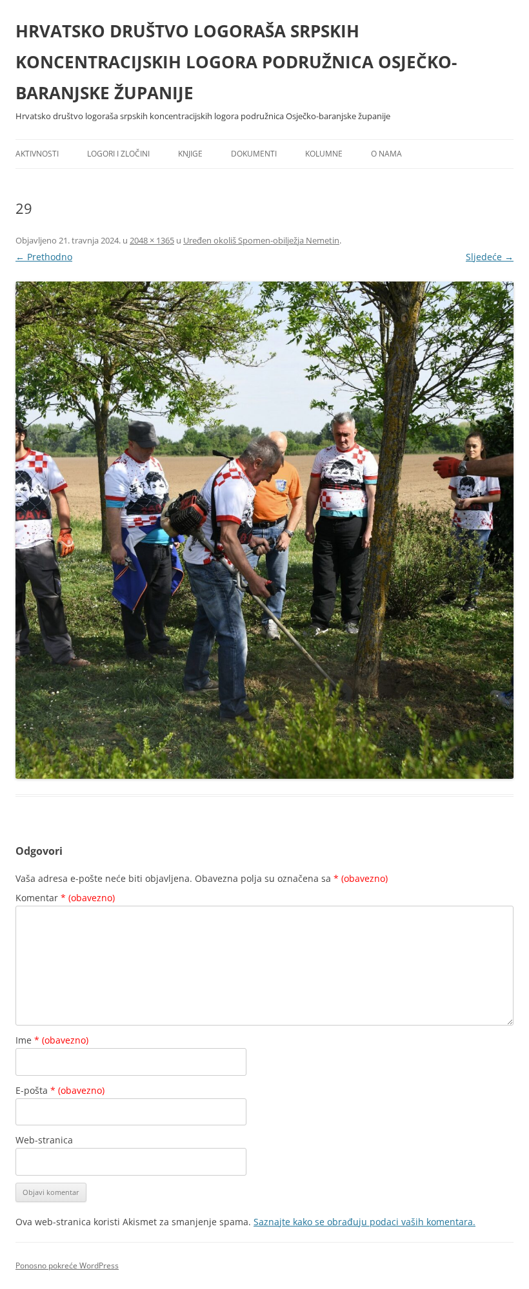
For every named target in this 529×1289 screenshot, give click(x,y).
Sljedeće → (490, 257)
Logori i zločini (118, 153)
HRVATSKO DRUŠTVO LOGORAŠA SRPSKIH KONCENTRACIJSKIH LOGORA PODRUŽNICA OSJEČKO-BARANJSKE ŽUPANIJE (236, 61)
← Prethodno (43, 257)
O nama (386, 153)
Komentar (65, 898)
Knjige (190, 153)
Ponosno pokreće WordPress (67, 1265)
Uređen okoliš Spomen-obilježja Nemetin (261, 240)
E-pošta (60, 1090)
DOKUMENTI (254, 153)
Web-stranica (44, 1140)
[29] (264, 530)
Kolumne (324, 153)
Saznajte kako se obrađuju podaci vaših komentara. (364, 1222)
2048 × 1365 (152, 240)
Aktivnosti (37, 153)
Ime (51, 1040)
